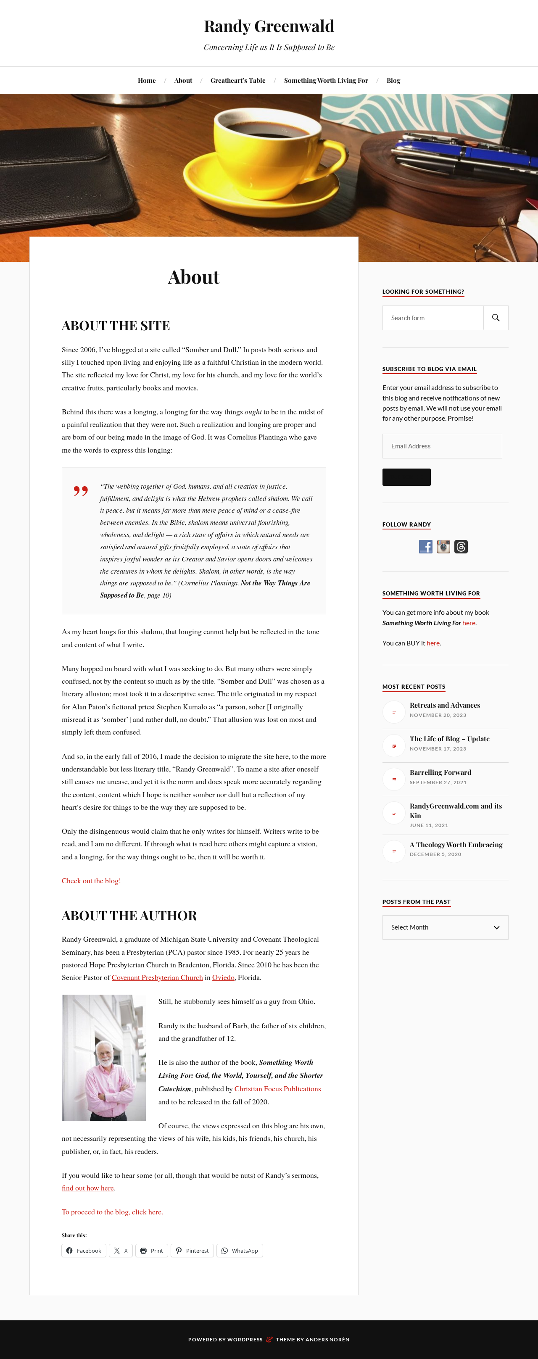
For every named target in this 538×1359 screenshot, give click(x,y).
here (468, 623)
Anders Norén (328, 1339)
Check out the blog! (91, 880)
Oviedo (223, 977)
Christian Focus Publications (278, 1088)
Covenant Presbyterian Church (157, 977)
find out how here (88, 1188)
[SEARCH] (496, 318)
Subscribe (406, 477)
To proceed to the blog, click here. (112, 1211)
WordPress (245, 1339)
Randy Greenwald (269, 25)
